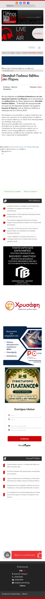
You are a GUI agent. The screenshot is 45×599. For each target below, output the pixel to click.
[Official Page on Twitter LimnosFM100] (20, 3)
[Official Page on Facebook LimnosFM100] (28, 3)
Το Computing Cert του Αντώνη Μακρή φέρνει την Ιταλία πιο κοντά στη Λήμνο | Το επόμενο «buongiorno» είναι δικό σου (23, 495)
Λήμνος (18, 52)
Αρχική (12, 52)
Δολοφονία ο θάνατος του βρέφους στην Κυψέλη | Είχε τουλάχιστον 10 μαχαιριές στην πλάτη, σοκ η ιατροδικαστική (23, 208)
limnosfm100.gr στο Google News (24, 147)
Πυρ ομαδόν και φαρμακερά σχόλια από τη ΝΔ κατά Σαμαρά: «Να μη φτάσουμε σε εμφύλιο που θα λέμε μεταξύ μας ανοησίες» (24, 222)
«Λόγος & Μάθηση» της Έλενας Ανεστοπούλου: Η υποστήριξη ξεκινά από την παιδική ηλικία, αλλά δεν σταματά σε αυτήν (22, 239)
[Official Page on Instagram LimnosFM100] (24, 3)
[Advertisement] (22, 172)
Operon (24, 594)
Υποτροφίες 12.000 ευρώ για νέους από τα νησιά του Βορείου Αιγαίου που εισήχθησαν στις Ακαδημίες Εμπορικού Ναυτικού (22, 231)
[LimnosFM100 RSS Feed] (16, 3)
